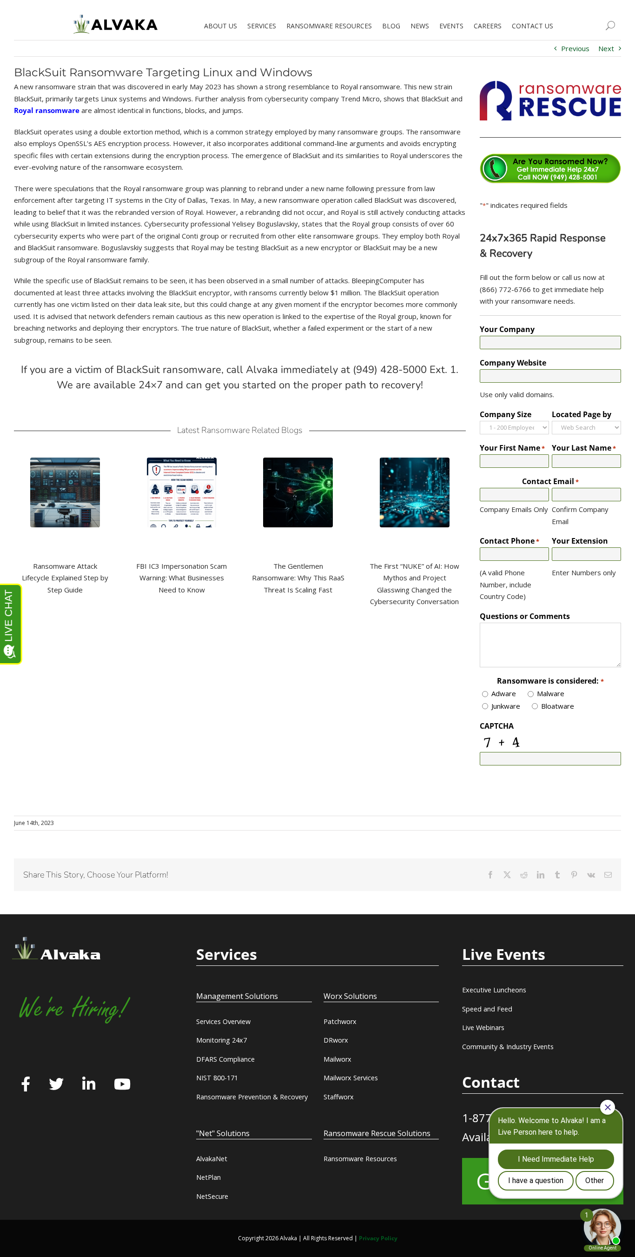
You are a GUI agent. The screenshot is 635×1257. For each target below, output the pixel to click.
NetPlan (208, 1177)
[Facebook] (26, 1085)
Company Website (513, 363)
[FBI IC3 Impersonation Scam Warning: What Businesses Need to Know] (182, 492)
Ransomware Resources (360, 1158)
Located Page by (581, 414)
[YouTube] (122, 1085)
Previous (575, 48)
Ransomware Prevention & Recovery (252, 1096)
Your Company (507, 329)
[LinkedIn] (89, 1085)
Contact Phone (509, 541)
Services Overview (223, 1021)
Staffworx (339, 1096)
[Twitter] (56, 1085)
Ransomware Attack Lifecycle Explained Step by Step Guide (65, 577)
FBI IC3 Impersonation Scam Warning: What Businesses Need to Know (181, 577)
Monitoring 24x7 (221, 1040)
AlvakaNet (211, 1158)
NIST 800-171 (217, 1077)
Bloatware (557, 706)
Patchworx (340, 1021)
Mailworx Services (351, 1077)
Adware (503, 693)
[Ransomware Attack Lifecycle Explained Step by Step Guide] (65, 492)
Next (606, 48)
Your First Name (512, 448)
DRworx (336, 1040)
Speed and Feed (487, 1008)
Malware (550, 693)
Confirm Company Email (580, 515)
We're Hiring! (73, 1008)
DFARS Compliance (225, 1059)
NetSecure (212, 1196)
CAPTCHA (497, 726)
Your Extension (580, 541)
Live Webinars (483, 1027)
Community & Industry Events (508, 1046)
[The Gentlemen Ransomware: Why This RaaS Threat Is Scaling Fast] (298, 492)
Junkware (505, 706)
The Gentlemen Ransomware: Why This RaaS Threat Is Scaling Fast (298, 577)
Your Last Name (584, 448)
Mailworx (337, 1059)
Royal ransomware (46, 110)
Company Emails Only (514, 509)
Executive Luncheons (494, 989)
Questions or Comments (525, 616)
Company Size (505, 414)
